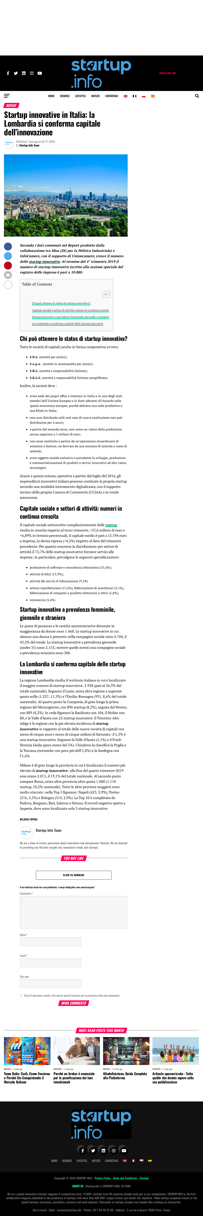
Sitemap (144, 1178)
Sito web (24, 976)
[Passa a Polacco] (144, 96)
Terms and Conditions (125, 1178)
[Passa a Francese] (134, 96)
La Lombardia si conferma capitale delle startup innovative (67, 323)
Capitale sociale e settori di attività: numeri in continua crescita (70, 310)
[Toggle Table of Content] (104, 294)
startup (111, 525)
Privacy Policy (103, 1178)
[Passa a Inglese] (125, 96)
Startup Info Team (29, 145)
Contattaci (111, 96)
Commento (26, 893)
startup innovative (44, 261)
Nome (24, 934)
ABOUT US (78, 1186)
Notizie (95, 96)
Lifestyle (80, 96)
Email (23, 955)
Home (51, 96)
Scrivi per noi (167, 72)
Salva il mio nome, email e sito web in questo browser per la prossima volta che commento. (72, 995)
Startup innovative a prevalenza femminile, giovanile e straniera (70, 317)
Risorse (65, 96)
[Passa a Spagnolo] (153, 96)
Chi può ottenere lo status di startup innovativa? (61, 303)
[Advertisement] (101, 27)
